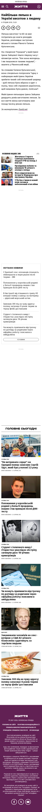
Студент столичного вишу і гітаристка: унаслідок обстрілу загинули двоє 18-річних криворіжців (18, 318)
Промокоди (34, 730)
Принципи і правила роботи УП (15, 730)
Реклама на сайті (9, 724)
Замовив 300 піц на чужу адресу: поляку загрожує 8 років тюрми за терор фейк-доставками (20, 306)
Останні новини (13, 268)
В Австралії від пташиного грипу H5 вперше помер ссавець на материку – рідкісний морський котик (21, 295)
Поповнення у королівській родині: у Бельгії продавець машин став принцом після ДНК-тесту (20, 285)
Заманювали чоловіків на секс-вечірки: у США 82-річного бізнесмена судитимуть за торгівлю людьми (19, 639)
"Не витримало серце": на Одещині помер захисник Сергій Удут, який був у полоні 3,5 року (19, 465)
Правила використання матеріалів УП (21, 727)
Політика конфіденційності (28, 724)
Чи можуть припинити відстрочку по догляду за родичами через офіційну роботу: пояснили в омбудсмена (19, 331)
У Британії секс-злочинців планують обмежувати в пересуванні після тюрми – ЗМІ (21, 274)
